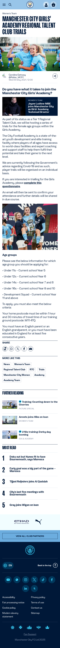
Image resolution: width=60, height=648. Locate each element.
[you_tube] (8, 580)
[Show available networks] (55, 76)
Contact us (36, 608)
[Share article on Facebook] (24, 348)
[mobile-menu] (4, 4)
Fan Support (30, 634)
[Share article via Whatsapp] (11, 348)
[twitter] (34, 579)
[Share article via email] (30, 348)
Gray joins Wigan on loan (24, 505)
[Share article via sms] (5, 348)
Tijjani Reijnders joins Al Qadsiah (29, 481)
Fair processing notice (13, 602)
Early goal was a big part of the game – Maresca (33, 469)
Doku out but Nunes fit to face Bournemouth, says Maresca (27, 458)
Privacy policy (38, 597)
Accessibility (8, 597)
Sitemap (35, 613)
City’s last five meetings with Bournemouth (27, 493)
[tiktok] (43, 579)
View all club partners (30, 536)
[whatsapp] (16, 579)
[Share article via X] (17, 348)
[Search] (10, 5)
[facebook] (52, 579)
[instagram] (25, 579)
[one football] (34, 588)
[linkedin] (25, 588)
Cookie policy (9, 608)
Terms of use (37, 602)
